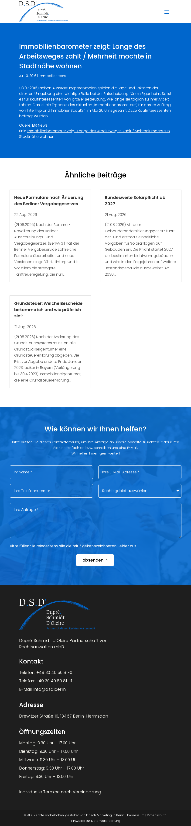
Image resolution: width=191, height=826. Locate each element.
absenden (92, 560)
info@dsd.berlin (50, 689)
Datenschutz (156, 815)
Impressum (135, 815)
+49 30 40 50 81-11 (54, 681)
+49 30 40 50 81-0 (54, 672)
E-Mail (132, 447)
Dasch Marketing (99, 815)
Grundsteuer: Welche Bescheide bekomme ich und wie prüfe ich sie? (48, 309)
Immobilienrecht (52, 75)
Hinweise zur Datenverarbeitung (95, 821)
